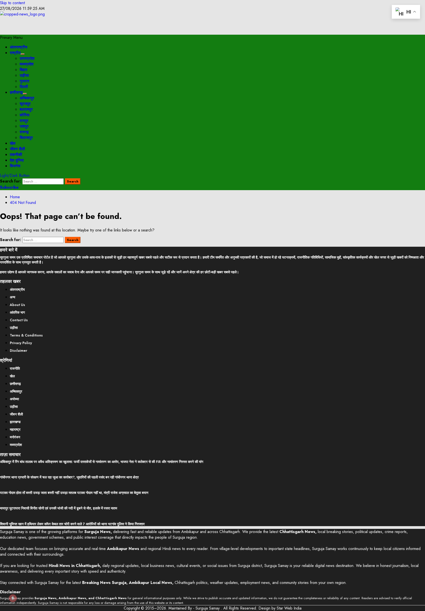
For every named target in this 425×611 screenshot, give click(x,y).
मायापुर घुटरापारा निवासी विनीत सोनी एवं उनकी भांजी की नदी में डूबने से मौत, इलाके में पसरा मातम (58, 508)
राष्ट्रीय (15, 53)
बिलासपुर (26, 137)
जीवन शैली (17, 149)
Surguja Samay (208, 608)
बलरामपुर (26, 109)
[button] (11, 37)
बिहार (23, 70)
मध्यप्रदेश (26, 64)
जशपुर (24, 126)
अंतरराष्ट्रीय (18, 47)
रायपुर (24, 120)
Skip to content (12, 3)
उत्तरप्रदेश (27, 58)
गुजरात (24, 81)
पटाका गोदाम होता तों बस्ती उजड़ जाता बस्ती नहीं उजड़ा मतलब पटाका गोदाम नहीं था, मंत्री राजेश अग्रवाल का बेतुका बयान (74, 492)
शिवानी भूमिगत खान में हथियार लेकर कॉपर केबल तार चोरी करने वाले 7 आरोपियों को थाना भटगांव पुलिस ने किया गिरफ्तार (72, 523)
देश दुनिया (17, 160)
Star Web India (289, 608)
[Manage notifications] (13, 598)
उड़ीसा (24, 75)
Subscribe (9, 187)
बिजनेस (15, 166)
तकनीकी (16, 154)
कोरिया (25, 115)
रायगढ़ (24, 132)
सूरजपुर (25, 104)
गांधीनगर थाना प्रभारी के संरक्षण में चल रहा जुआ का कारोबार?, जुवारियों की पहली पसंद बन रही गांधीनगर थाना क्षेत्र (69, 477)
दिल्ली (24, 87)
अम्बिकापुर (27, 98)
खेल (12, 143)
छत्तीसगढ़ (16, 92)
